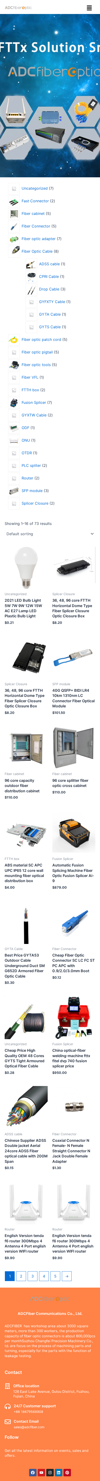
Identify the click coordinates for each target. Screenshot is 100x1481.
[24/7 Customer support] (8, 1406)
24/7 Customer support (35, 1406)
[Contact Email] (8, 1422)
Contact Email (26, 1421)
